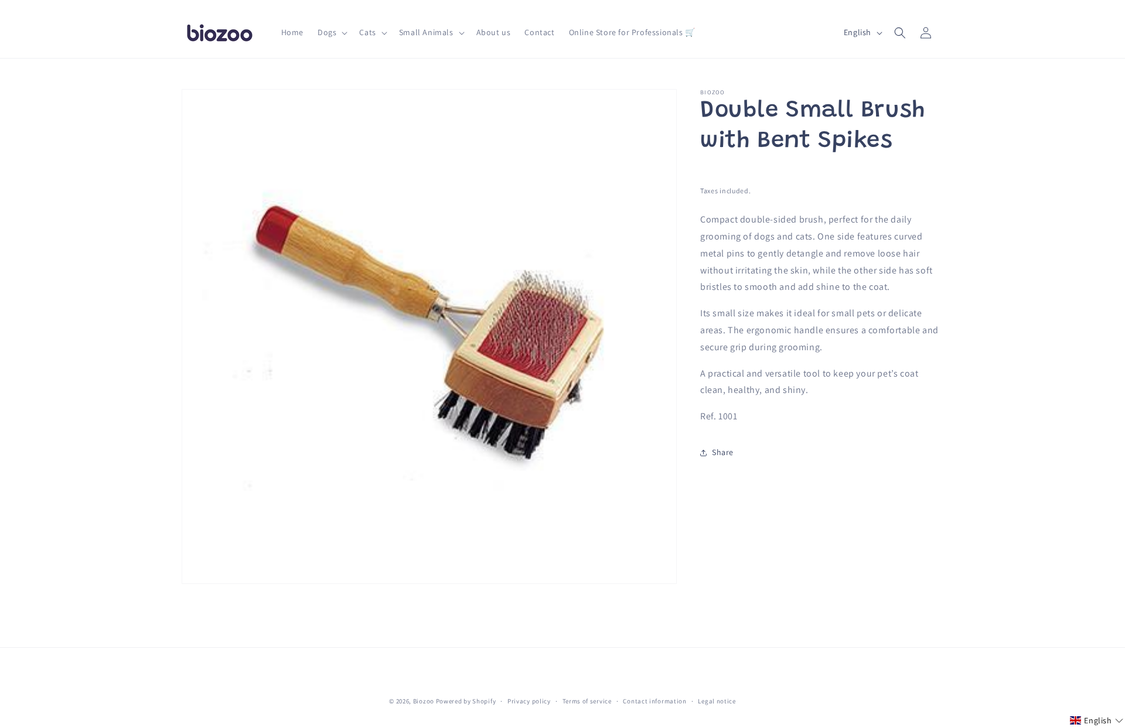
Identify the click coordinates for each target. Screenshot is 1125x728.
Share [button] (723, 452)
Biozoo (423, 701)
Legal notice (716, 701)
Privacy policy (529, 701)
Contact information (654, 701)
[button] (331, 32)
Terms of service (587, 701)
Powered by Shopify (466, 701)
